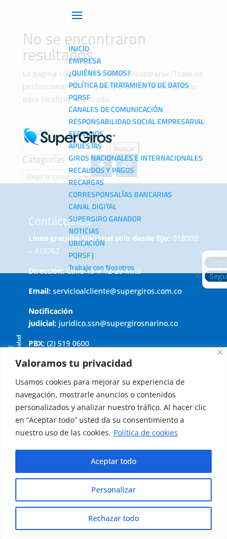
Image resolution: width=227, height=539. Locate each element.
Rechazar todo (113, 518)
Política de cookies (146, 433)
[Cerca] (219, 352)
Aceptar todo (113, 461)
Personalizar (113, 490)
